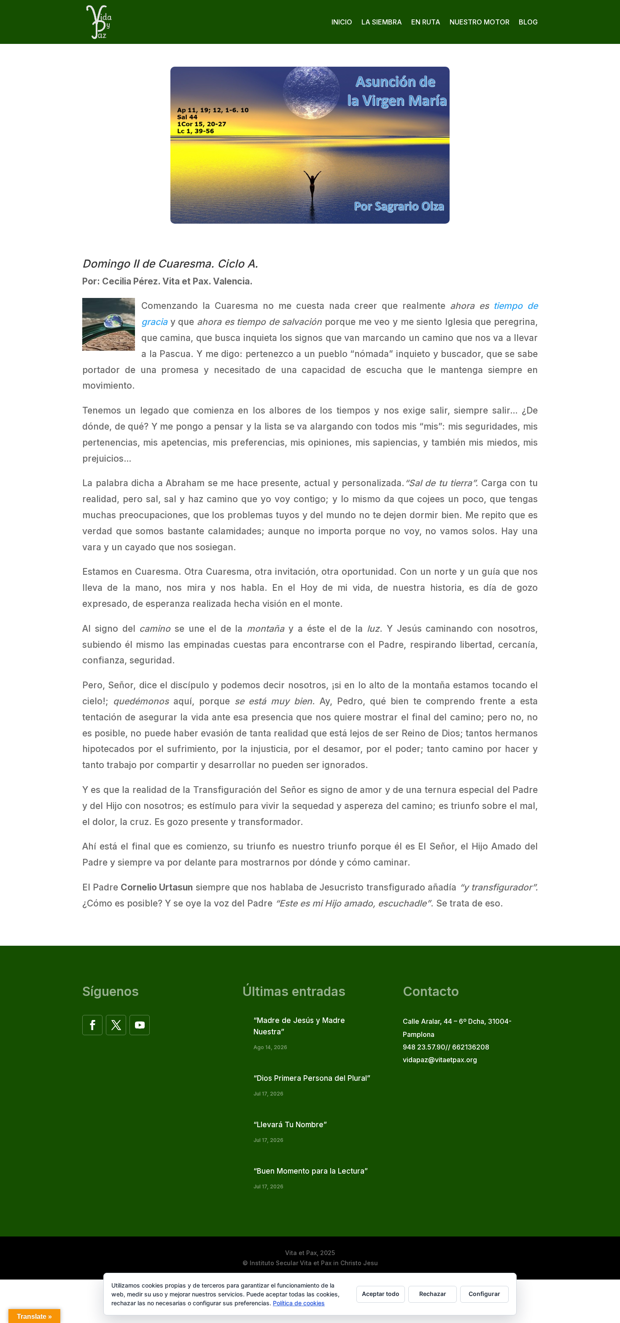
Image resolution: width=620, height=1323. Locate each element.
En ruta (425, 22)
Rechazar (432, 1293)
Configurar (484, 1293)
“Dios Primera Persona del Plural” (311, 1078)
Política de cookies (299, 1303)
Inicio (342, 22)
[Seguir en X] (116, 1025)
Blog (528, 22)
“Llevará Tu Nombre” (290, 1124)
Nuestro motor (479, 22)
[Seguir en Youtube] (139, 1025)
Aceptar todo (380, 1293)
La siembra (381, 22)
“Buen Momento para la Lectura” (310, 1171)
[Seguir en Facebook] (92, 1025)
